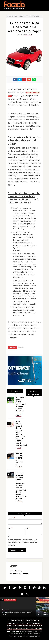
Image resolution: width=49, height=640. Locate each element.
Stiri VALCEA (11, 631)
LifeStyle (20, 348)
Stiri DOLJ (35, 623)
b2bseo (19, 501)
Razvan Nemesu (43, 610)
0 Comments (35, 16)
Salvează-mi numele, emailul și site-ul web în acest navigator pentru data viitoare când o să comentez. (23, 542)
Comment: (11, 518)
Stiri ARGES (26, 621)
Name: (10, 528)
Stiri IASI (16, 626)
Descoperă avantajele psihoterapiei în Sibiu (17, 613)
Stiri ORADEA (17, 628)
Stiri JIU (22, 626)
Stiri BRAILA (20, 631)
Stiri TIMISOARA (36, 628)
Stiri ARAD (18, 621)
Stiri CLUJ (28, 623)
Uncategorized (10, 600)
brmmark (5, 610)
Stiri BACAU (34, 621)
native (19, 447)
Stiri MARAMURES (31, 626)
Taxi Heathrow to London (18, 574)
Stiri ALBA (10, 621)
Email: (27, 528)
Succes (19, 467)
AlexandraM (28, 35)
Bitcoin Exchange (16, 571)
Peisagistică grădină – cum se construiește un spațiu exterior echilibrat (20, 404)
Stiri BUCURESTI (18, 623)
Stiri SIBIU (26, 628)
